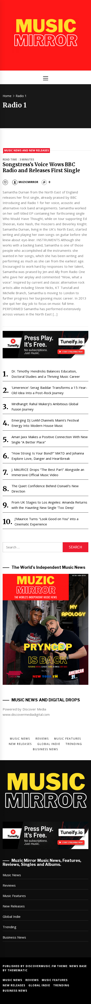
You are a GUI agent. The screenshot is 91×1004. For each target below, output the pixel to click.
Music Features (14, 895)
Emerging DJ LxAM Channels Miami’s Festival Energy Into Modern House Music (45, 423)
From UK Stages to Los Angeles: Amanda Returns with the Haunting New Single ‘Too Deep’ (49, 505)
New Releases (14, 906)
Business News (14, 937)
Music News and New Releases (26, 150)
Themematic (18, 970)
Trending (9, 927)
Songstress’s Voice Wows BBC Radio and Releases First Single (41, 167)
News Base (78, 966)
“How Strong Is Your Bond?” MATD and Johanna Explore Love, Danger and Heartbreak (47, 456)
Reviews (9, 885)
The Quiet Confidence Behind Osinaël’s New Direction (45, 488)
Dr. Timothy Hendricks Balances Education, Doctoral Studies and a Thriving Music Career (45, 374)
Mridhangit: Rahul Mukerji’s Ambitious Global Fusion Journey (44, 406)
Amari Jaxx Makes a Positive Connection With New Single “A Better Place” (49, 439)
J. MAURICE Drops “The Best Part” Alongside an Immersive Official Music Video (47, 472)
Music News (12, 875)
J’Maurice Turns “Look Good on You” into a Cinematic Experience (46, 521)
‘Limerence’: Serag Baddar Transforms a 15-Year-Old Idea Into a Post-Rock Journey (49, 390)
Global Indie (12, 916)
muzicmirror (28, 182)
